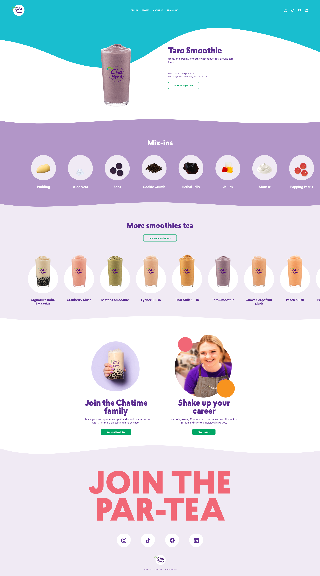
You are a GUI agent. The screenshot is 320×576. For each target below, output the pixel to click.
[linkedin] (306, 10)
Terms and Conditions (153, 570)
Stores (145, 10)
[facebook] (299, 10)
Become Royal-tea (116, 432)
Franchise (172, 10)
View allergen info (183, 86)
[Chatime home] (18, 10)
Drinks (134, 10)
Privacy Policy (170, 570)
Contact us (204, 432)
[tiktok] (292, 10)
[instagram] (285, 10)
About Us (158, 10)
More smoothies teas (160, 238)
